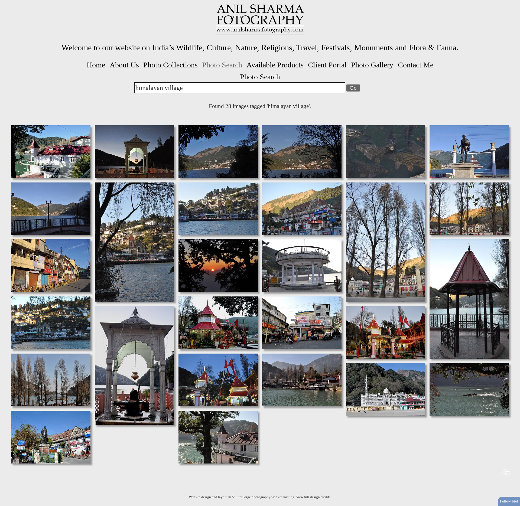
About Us (124, 65)
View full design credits (313, 497)
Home (96, 65)
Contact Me (415, 65)
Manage (513, 3)
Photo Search (222, 65)
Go (353, 88)
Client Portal (327, 65)
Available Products (275, 65)
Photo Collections (170, 65)
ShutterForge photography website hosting (263, 497)
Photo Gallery (372, 65)
